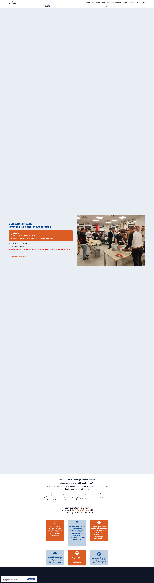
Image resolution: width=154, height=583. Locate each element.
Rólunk (125, 2)
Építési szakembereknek (114, 2)
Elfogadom (31, 579)
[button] (107, 6)
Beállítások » (4, 580)
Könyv (138, 2)
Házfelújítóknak (100, 2)
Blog (144, 2)
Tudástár (131, 2)
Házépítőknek (90, 2)
